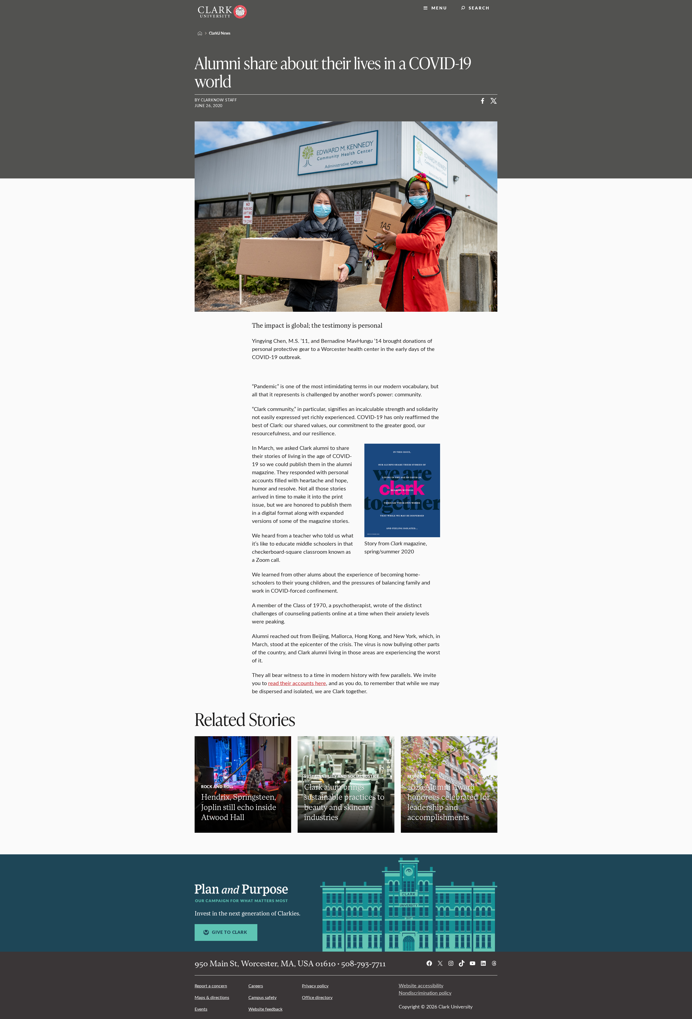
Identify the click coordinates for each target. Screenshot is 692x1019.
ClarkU (200, 33)
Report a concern (211, 985)
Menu (439, 8)
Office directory (317, 997)
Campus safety (262, 997)
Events (201, 1009)
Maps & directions (212, 997)
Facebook (483, 101)
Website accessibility (421, 985)
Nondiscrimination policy (425, 993)
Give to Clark (229, 932)
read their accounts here (297, 682)
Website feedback (265, 1009)
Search (479, 8)
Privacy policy (315, 985)
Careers (255, 985)
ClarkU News (219, 33)
